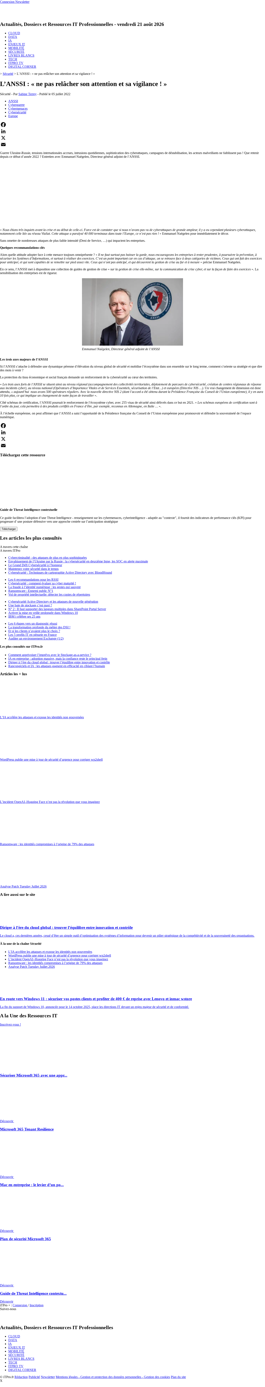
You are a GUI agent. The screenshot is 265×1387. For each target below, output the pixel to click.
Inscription (36, 1305)
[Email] (132, 144)
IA (10, 40)
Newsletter (48, 1377)
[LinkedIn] (132, 131)
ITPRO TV (15, 63)
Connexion (20, 1305)
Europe (13, 116)
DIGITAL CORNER (22, 66)
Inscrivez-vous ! (10, 1024)
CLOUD (14, 33)
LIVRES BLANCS (21, 55)
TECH (12, 59)
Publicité (34, 1377)
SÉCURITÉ (16, 51)
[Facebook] (132, 124)
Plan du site (178, 1377)
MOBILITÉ (16, 48)
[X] (132, 138)
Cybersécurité (17, 112)
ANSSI (13, 101)
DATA (12, 37)
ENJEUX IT (16, 44)
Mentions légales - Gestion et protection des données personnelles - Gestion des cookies (113, 1377)
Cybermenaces (18, 108)
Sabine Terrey (27, 94)
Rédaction (21, 1377)
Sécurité (8, 73)
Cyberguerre (16, 105)
